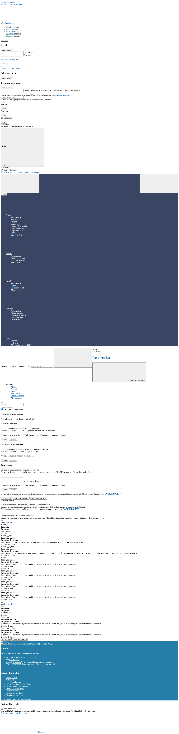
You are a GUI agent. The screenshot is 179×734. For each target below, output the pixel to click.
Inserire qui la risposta (32, 481)
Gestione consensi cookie (15, 693)
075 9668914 (14, 660)
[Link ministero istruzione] (12, 4)
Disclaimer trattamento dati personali (15, 713)
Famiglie (14, 391)
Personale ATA (16, 393)
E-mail (26, 90)
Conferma (13, 170)
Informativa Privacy (13, 682)
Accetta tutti (38, 498)
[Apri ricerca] (159, 183)
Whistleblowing (12, 691)
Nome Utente (29, 52)
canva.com (5, 522)
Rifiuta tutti (21, 498)
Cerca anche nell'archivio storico (16, 409)
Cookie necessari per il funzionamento (16, 516)
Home (94, 349)
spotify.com (5, 604)
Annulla (4, 170)
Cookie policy (11, 678)
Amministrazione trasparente (17, 695)
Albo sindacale (16, 398)
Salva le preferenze (20, 639)
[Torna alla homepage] (89, 172)
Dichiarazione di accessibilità (17, 686)
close (4, 194)
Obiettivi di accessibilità (15, 689)
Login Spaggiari (63, 95)
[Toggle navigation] (20, 183)
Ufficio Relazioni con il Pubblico (18, 684)
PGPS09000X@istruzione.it (31, 662)
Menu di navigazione (137, 380)
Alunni (13, 387)
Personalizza (6, 498)
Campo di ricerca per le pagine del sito (15, 366)
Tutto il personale (17, 396)
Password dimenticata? (10, 59)
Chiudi (4, 109)
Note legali (10, 680)
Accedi (4, 40)
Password (27, 55)
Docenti (14, 389)
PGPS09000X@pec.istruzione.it (32, 664)
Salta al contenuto (8, 2)
